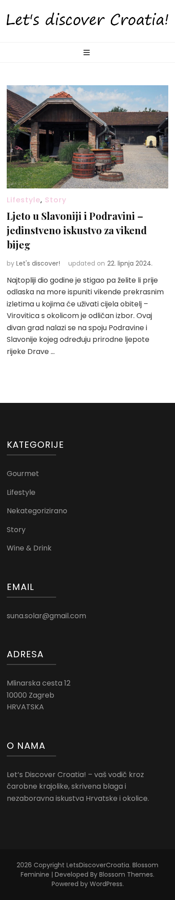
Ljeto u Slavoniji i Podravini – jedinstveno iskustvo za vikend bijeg (77, 230)
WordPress (106, 883)
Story (55, 200)
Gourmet (23, 473)
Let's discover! (38, 263)
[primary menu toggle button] (87, 53)
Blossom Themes (126, 874)
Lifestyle (23, 200)
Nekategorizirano (37, 511)
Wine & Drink (29, 548)
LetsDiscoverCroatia (97, 865)
